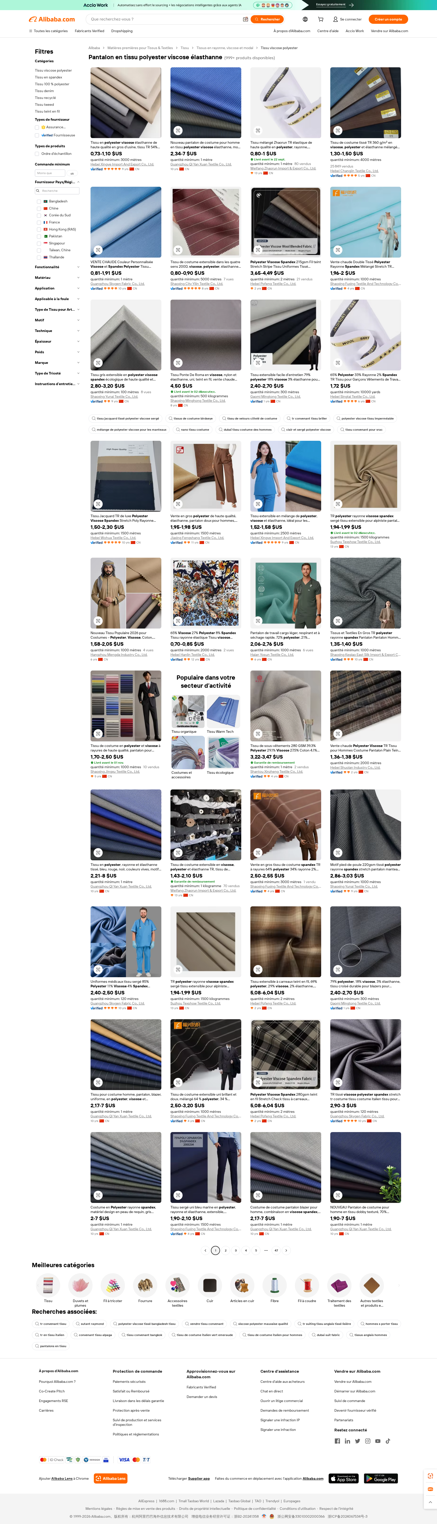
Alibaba (94, 48)
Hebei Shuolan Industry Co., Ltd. (355, 767)
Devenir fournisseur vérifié (355, 1410)
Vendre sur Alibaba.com (353, 1382)
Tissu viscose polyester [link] (279, 48)
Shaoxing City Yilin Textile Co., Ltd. (196, 284)
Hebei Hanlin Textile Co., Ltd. (192, 655)
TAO (258, 1501)
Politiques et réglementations (136, 1434)
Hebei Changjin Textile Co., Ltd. (354, 171)
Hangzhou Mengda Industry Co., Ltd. (119, 655)
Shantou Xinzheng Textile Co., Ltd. (276, 771)
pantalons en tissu (53, 1346)
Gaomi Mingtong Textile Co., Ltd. (275, 396)
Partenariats (343, 1420)
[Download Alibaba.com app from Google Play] (381, 1478)
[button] (246, 19)
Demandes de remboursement (284, 1410)
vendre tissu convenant (207, 1324)
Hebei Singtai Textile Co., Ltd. (352, 396)
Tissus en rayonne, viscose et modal (224, 48)
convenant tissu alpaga (95, 1335)
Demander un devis (202, 1397)
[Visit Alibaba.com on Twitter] (358, 1441)
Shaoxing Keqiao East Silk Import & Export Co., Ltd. (365, 655)
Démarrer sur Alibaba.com (354, 1391)
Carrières (46, 1410)
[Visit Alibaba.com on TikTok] (388, 1441)
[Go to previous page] (205, 1250)
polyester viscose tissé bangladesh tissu (147, 1324)
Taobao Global (239, 1501)
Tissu (185, 48)
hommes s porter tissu (382, 1324)
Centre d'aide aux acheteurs (282, 1382)
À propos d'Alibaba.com (58, 1371)
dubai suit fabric (328, 1335)
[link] (430, 1476)
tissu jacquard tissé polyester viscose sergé (128, 418)
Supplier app (199, 1478)
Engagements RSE (53, 1401)
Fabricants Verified (201, 1387)
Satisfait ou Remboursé (131, 1391)
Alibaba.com (313, 1478)
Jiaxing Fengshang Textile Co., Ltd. (197, 538)
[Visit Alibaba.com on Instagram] (368, 1441)
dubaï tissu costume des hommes (248, 429)
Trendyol (272, 1501)
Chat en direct (271, 1391)
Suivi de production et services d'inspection (137, 1422)
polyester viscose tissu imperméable (368, 418)
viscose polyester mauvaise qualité (263, 1324)
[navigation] (57, 650)
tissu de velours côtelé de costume (252, 418)
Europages (291, 1501)
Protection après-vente (131, 1410)
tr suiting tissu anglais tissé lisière (327, 1324)
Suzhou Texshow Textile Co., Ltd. (355, 542)
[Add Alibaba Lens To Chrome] (110, 1478)
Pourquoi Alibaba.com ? (57, 1382)
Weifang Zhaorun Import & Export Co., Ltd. (283, 168)
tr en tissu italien (52, 1335)
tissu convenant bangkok (144, 1335)
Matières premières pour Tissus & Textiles (140, 48)
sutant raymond (92, 1324)
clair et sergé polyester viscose (308, 429)
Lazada (218, 1501)
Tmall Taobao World (194, 1501)
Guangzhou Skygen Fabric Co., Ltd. (118, 284)
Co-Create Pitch (52, 1391)
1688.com (166, 1501)
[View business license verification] (264, 1516)
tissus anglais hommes (371, 1335)
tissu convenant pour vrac (364, 429)
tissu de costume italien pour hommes (275, 1335)
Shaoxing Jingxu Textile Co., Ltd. (115, 771)
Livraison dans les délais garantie (138, 1401)
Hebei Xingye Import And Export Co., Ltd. (122, 164)
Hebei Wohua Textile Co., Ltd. (113, 538)
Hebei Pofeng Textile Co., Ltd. (273, 284)
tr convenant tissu (53, 1324)
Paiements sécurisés (129, 1382)
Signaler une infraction (278, 1430)
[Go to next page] (286, 1250)
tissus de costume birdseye (193, 418)
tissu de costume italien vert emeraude (205, 1335)
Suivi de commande (349, 1401)
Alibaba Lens (62, 1478)
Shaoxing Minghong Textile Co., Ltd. (198, 401)
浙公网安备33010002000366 (301, 1516)
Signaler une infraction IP (280, 1420)
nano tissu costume (195, 429)
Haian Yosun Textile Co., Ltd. (272, 655)
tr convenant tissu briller (309, 418)
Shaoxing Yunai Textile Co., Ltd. (114, 396)
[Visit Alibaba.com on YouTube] (378, 1441)
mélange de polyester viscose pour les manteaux (131, 429)
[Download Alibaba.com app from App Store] (344, 1478)
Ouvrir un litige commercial (281, 1401)
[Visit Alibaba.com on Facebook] (337, 1441)
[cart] (321, 20)
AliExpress (146, 1501)
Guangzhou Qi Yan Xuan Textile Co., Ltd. (201, 164)
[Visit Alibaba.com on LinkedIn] (347, 1441)
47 (276, 1250)
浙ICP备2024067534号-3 (347, 1516)
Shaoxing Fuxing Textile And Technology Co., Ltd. (365, 284)
